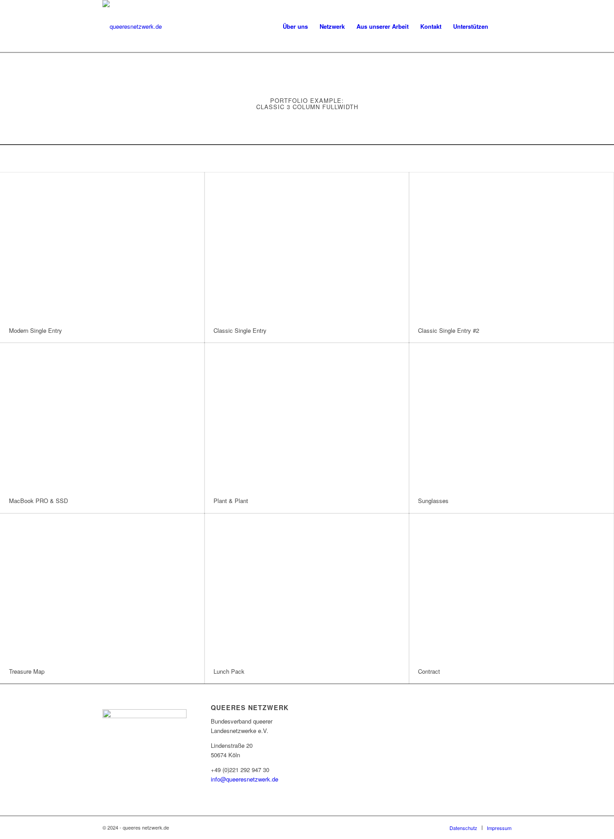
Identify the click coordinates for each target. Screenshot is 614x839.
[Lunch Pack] (307, 586)
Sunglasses (433, 500)
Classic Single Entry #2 (448, 330)
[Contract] (511, 586)
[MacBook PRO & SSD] (102, 416)
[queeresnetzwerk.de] (132, 26)
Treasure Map (26, 671)
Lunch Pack (229, 671)
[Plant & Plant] (307, 416)
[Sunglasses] (511, 416)
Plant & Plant (231, 500)
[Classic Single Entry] (307, 245)
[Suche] (503, 26)
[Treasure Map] (102, 586)
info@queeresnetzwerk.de (244, 779)
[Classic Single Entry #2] (511, 245)
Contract (429, 671)
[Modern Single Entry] (102, 245)
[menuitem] (295, 26)
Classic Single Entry (240, 330)
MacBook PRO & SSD (38, 500)
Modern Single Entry (35, 330)
